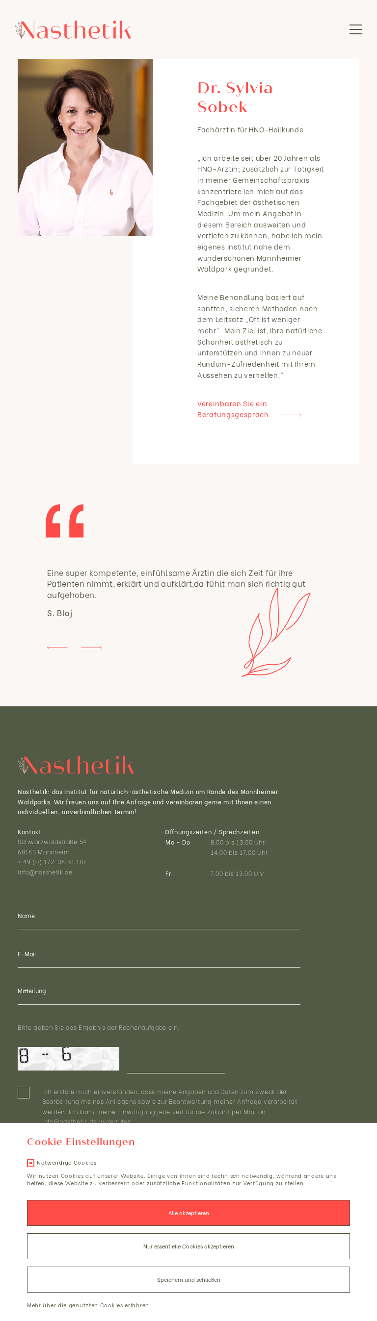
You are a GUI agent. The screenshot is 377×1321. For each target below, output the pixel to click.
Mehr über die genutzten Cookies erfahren (88, 1305)
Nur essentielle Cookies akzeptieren (188, 1246)
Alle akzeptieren (188, 1213)
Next (91, 647)
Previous (57, 647)
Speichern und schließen (188, 1279)
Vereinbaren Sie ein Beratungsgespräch (233, 409)
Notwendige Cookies (67, 1162)
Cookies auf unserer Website (102, 1175)
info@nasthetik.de (45, 872)
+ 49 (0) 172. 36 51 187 (52, 861)
